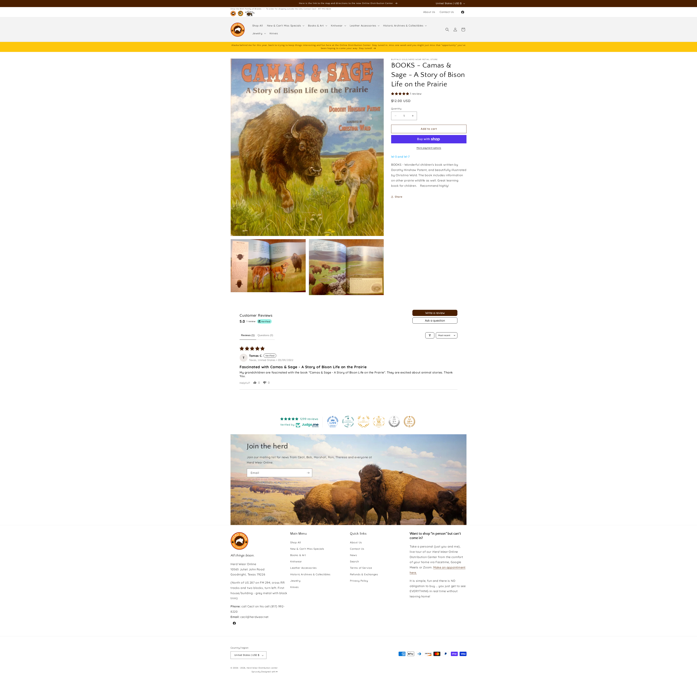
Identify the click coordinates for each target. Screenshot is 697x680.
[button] (285, 25)
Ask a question (435, 320)
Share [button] (398, 196)
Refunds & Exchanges (364, 574)
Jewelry (295, 580)
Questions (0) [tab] (265, 335)
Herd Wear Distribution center (262, 668)
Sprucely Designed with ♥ (265, 671)
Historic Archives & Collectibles (310, 574)
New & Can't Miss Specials (307, 548)
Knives (294, 587)
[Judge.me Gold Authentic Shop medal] (363, 421)
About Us (356, 542)
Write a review (435, 313)
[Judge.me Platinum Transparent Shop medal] (348, 421)
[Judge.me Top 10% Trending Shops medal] (409, 421)
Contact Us (357, 548)
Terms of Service (361, 567)
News (353, 555)
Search (354, 561)
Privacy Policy (359, 580)
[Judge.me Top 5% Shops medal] (394, 421)
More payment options (429, 147)
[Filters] (429, 335)
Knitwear (296, 561)
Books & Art (298, 555)
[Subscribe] (308, 473)
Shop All (295, 542)
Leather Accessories (303, 567)
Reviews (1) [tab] (248, 335)
